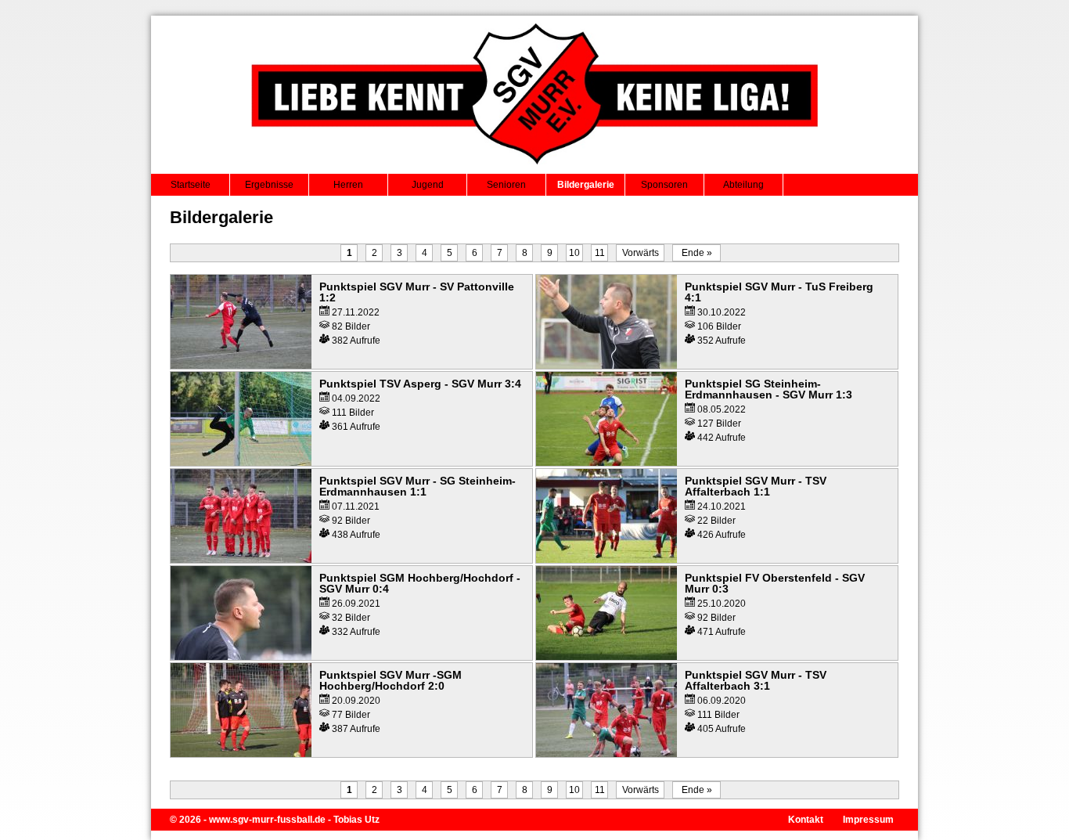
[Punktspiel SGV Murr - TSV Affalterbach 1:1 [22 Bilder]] (606, 559)
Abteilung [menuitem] (743, 184)
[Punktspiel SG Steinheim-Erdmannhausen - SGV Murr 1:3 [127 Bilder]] (606, 462)
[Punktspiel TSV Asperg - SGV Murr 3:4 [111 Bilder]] (241, 462)
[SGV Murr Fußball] (535, 169)
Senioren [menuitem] (506, 184)
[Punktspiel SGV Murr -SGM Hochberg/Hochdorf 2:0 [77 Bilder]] (241, 753)
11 (600, 252)
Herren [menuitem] (348, 184)
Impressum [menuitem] (868, 819)
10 (574, 252)
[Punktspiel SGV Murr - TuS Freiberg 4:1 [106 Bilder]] (606, 365)
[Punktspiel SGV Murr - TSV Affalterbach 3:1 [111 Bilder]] (606, 753)
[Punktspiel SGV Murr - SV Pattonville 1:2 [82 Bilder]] (241, 365)
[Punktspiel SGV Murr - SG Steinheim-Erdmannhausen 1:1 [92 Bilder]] (241, 559)
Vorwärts (640, 252)
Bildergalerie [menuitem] (585, 184)
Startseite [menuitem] (191, 184)
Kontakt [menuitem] (805, 819)
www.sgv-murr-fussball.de (267, 819)
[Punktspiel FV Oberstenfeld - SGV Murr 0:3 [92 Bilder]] (606, 656)
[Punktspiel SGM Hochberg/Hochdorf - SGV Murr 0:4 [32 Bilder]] (241, 656)
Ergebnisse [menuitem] (269, 184)
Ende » (697, 252)
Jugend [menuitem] (428, 184)
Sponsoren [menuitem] (664, 184)
